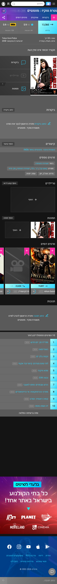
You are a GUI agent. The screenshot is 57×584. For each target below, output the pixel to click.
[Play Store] (47, 547)
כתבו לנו (14, 561)
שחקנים (34, 17)
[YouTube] (28, 547)
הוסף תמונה (8, 218)
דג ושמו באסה (41, 406)
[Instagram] (19, 547)
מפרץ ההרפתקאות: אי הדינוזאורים (32, 391)
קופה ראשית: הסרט (39, 399)
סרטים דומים (21, 17)
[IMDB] (12, 24)
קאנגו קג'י (43, 168)
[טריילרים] (15, 70)
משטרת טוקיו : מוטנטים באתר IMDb (39, 149)
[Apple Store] (38, 547)
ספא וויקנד (43, 370)
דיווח (41, 555)
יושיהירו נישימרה (23, 168)
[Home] (48, 3)
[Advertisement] (28, 100)
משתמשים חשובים (14, 555)
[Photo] (43, 230)
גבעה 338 (43, 377)
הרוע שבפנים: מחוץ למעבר (35, 384)
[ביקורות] (15, 57)
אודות (48, 555)
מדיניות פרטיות (27, 561)
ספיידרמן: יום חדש (39, 342)
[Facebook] (9, 547)
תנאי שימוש (41, 561)
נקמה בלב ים (42, 356)
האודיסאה (43, 349)
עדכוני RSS (31, 555)
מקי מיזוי (12, 168)
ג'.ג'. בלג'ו (34, 168)
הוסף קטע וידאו (10, 183)
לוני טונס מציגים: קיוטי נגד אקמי (33, 363)
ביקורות (45, 17)
